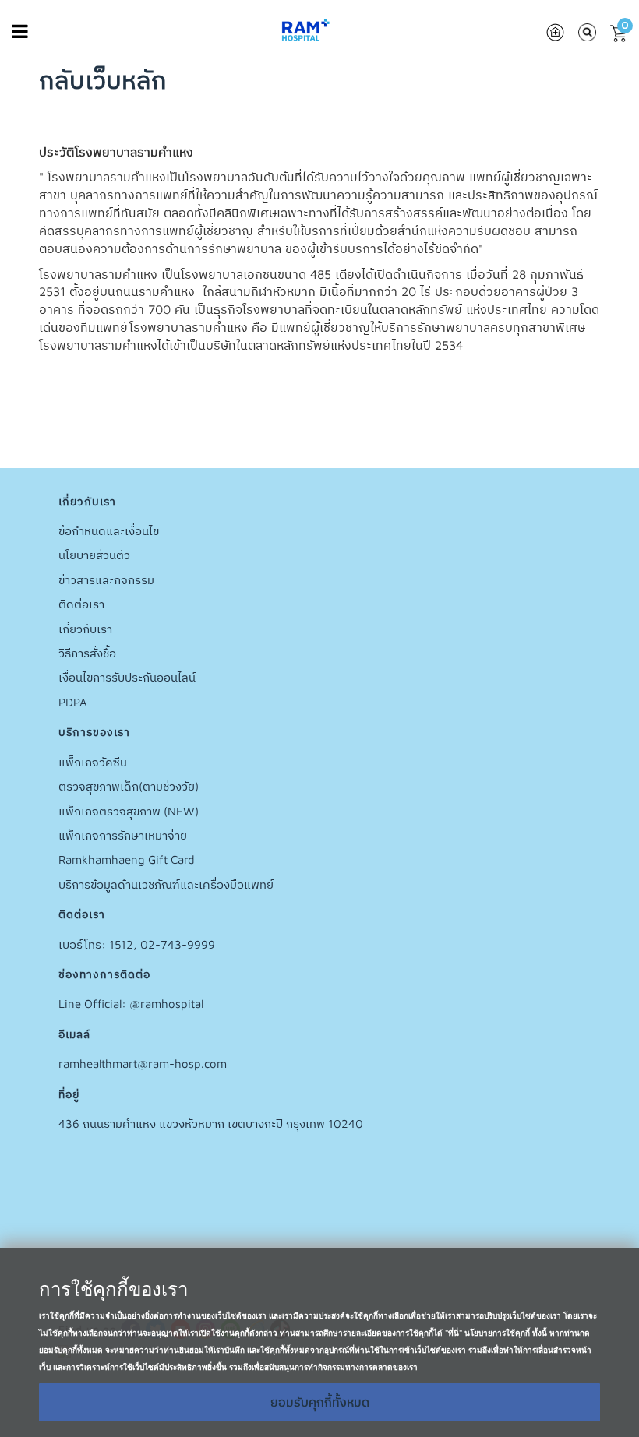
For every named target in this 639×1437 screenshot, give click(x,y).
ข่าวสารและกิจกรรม (106, 579)
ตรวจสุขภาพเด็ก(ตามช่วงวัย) (128, 786)
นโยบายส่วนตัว (94, 555)
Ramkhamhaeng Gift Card (126, 859)
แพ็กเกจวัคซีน (92, 762)
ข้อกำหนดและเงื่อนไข (108, 530)
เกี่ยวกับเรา (85, 629)
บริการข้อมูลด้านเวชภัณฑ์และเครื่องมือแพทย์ (166, 884)
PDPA (72, 702)
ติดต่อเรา (81, 604)
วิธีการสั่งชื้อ (87, 653)
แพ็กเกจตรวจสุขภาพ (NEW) (128, 811)
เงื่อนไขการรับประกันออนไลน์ (127, 677)
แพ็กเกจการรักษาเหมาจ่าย (122, 835)
